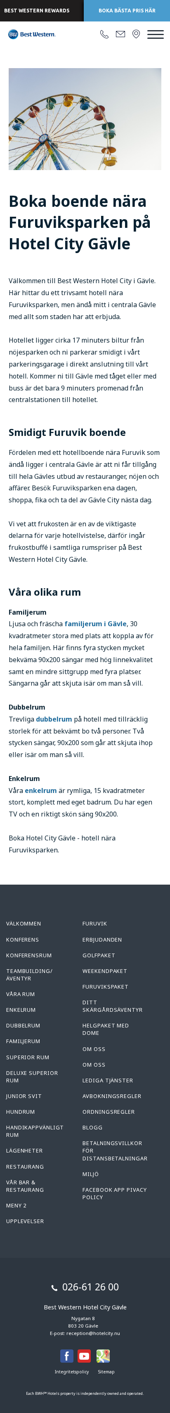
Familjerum (23, 1041)
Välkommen (23, 923)
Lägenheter (24, 1150)
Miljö (91, 1174)
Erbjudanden (102, 939)
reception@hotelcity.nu (93, 1333)
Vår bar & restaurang (25, 1186)
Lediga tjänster (108, 1080)
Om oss (94, 1049)
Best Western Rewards (36, 10)
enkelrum (42, 790)
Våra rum (20, 994)
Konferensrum (29, 955)
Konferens (22, 939)
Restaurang (25, 1166)
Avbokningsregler (112, 1096)
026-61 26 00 (90, 1286)
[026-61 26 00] (104, 34)
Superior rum (28, 1057)
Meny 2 (16, 1205)
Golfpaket (99, 955)
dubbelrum (55, 719)
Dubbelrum (23, 1025)
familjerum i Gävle (95, 623)
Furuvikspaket (106, 986)
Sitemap (106, 1372)
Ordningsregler (109, 1111)
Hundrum (20, 1111)
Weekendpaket (105, 971)
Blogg (93, 1127)
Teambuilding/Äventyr (29, 974)
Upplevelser (25, 1221)
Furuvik (95, 923)
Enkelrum (21, 1009)
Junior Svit (24, 1096)
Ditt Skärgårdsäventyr (112, 1006)
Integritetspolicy (72, 1372)
